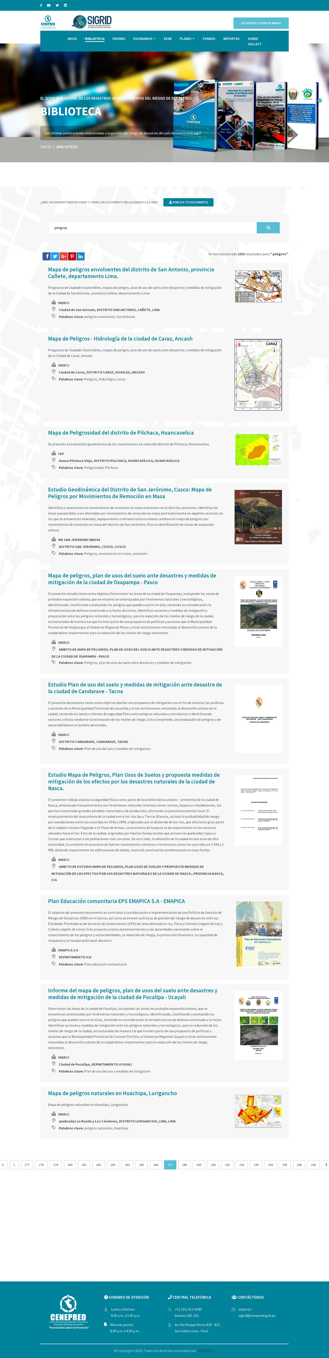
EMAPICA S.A (68, 950)
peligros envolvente (99, 316)
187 (170, 1165)
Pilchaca (111, 467)
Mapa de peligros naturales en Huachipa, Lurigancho (112, 1093)
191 (227, 1165)
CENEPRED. (206, 1350)
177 (27, 1165)
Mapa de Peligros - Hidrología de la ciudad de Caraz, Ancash (120, 338)
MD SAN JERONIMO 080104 (79, 539)
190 (213, 1165)
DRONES (119, 38)
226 (313, 1165)
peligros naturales (98, 1128)
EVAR (168, 38)
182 (98, 1165)
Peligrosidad (93, 467)
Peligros (90, 379)
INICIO (72, 38)
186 (156, 1165)
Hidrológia (107, 379)
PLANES (186, 38)
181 (84, 1165)
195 (284, 1165)
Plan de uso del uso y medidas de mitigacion (117, 748)
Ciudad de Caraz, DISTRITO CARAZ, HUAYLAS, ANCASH (102, 372)
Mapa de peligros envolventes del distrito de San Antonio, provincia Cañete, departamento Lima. (131, 273)
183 (113, 1165)
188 (184, 1165)
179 (55, 1165)
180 (70, 1165)
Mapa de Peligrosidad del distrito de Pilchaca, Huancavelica (121, 432)
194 (270, 1165)
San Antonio (125, 316)
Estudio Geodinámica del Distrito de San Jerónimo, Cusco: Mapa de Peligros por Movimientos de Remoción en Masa (130, 493)
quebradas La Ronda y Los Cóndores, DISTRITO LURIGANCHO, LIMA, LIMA (117, 1121)
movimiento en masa (115, 553)
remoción (140, 553)
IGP (61, 453)
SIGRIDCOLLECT (255, 41)
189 (199, 1165)
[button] (320, 100)
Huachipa (121, 1128)
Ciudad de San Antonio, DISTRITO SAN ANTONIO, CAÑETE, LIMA (109, 309)
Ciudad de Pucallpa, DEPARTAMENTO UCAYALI (95, 1064)
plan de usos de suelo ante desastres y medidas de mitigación (145, 662)
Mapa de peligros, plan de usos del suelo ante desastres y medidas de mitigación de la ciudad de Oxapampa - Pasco (132, 579)
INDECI (63, 302)
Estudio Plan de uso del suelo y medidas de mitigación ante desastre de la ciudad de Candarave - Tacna (135, 688)
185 (141, 1165)
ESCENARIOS (143, 38)
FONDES (209, 38)
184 (127, 1165)
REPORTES (231, 38)
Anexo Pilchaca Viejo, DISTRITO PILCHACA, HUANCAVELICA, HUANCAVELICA (119, 460)
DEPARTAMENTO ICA (75, 957)
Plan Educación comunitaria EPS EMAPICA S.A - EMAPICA (116, 901)
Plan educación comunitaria (105, 964)
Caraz (121, 379)
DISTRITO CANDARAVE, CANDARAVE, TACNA (93, 741)
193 (256, 1165)
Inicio (45, 146)
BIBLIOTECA (95, 38)
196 (299, 1165)
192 (241, 1165)
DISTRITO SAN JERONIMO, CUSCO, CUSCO (92, 546)
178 (41, 1165)
